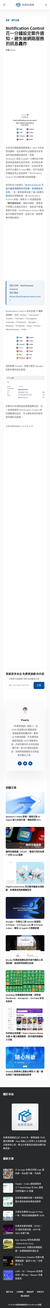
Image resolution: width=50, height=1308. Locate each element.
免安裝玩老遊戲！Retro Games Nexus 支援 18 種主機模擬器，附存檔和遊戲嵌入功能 (24, 1036)
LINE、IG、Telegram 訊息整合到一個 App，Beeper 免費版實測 (29, 1275)
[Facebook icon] (20, 763)
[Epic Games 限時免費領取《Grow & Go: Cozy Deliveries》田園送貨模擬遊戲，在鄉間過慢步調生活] (8, 1244)
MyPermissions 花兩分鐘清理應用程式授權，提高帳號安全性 (25, 188)
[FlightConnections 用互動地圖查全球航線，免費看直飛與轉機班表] (25, 873)
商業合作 (40, 1292)
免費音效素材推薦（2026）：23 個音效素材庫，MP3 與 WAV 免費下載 (29, 1229)
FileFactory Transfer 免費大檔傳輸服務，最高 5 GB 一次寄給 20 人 (29, 1261)
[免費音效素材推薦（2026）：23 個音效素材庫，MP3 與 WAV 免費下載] (8, 1230)
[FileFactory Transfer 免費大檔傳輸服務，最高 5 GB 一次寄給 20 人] (8, 1261)
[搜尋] (46, 5)
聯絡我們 (30, 1292)
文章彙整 (19, 1292)
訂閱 (39, 685)
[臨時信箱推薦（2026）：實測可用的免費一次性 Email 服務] (25, 838)
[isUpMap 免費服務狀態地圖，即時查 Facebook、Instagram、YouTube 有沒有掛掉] (25, 981)
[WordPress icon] (30, 763)
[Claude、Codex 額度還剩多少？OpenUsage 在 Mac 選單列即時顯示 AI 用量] (8, 1188)
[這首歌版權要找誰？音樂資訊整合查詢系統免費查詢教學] (8, 1202)
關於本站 (9, 1292)
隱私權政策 (25, 1296)
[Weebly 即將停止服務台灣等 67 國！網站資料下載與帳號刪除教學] (25, 1058)
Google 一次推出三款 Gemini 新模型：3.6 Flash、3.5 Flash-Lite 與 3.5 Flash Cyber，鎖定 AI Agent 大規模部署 (24, 924)
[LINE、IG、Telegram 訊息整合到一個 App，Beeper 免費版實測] (8, 1275)
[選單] (4, 4)
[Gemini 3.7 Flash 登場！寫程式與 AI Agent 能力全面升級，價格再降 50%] (25, 803)
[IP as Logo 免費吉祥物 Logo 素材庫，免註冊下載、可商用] (8, 1174)
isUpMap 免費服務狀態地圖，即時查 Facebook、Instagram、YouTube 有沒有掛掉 (25, 998)
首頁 (7, 20)
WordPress (33, 1305)
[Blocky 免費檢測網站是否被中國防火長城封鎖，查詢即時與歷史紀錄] (25, 946)
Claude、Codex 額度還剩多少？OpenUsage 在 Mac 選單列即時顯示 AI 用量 (29, 1187)
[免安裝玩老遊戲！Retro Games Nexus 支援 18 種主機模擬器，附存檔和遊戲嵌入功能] (25, 1019)
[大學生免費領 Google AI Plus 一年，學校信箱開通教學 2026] (8, 1216)
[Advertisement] (25, 82)
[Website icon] (25, 763)
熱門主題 (15, 20)
